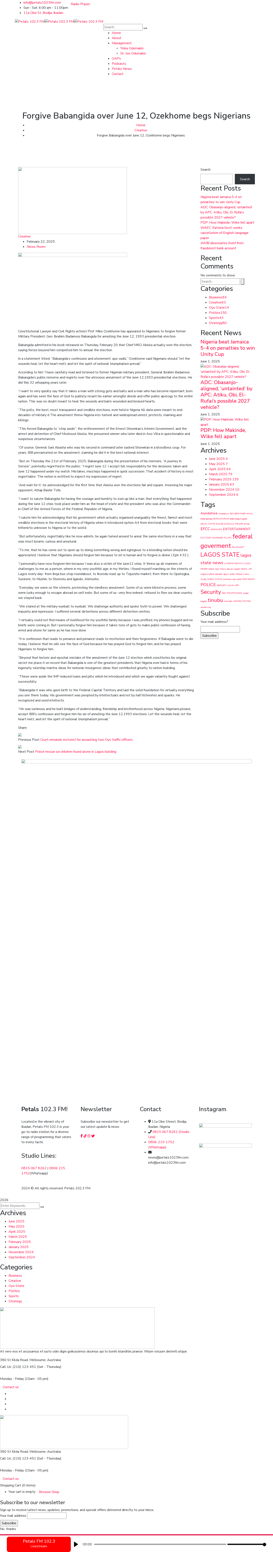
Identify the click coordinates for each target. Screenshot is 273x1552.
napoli (237, 569)
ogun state (229, 574)
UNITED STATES (242, 601)
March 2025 (220, 474)
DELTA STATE (207, 523)
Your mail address (13, 1515)
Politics (218, 312)
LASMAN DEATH (233, 563)
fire (233, 547)
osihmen (227, 579)
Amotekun (223, 513)
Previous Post (28, 739)
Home (140, 125)
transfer (228, 601)
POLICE (208, 585)
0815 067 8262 (33, 1168)
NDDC (244, 569)
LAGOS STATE (220, 555)
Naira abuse (226, 569)
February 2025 (224, 479)
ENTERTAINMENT (237, 529)
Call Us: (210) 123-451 (18, 1366)
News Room (36, 246)
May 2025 (218, 464)
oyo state (236, 579)
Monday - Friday (12, 1378)
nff (250, 569)
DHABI (219, 523)
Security (210, 592)
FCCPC (228, 537)
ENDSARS (216, 529)
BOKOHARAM (221, 518)
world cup (205, 607)
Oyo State (219, 307)
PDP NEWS (248, 579)
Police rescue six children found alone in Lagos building (75, 751)
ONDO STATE (214, 579)
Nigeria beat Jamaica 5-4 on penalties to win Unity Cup (227, 348)
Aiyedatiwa (208, 513)
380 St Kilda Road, (14, 1360)
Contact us (11, 1387)
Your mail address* (214, 621)
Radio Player (80, 4)
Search (205, 169)
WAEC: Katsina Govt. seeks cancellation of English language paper (224, 232)
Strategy (218, 323)
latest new (213, 569)
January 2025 (221, 484)
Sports (216, 317)
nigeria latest (207, 574)
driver (247, 523)
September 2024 (223, 494)
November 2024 (224, 489)
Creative (141, 130)
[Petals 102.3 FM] (29, 21)
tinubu (215, 600)
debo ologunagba (238, 518)
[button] (76, 1544)
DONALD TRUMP (233, 523)
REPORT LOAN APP (228, 585)
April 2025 (220, 469)
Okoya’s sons (242, 574)
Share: (22, 727)
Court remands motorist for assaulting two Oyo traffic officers (86, 739)
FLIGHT (240, 547)
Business (218, 297)
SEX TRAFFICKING (232, 593)
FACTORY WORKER (211, 537)
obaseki (219, 574)
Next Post (26, 751)
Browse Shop (49, 1492)
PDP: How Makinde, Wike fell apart (227, 222)
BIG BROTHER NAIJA (241, 513)
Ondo (203, 579)
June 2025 (218, 458)
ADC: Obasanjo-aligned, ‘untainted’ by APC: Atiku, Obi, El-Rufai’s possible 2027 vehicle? (226, 212)
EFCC (205, 528)
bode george (206, 518)
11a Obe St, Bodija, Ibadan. (43, 12)
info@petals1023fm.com (42, 2)
